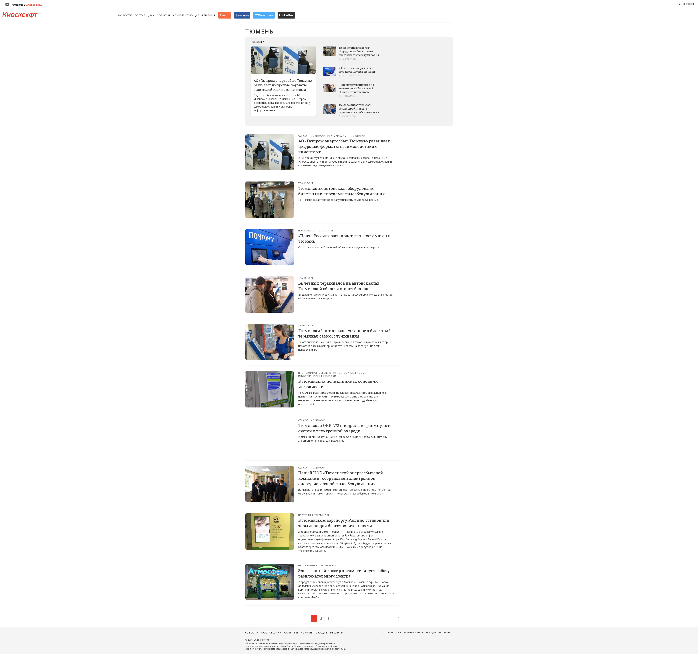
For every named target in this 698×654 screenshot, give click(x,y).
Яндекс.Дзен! (34, 4)
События (164, 15)
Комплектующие (186, 15)
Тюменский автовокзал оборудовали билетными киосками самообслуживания (359, 51)
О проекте (689, 4)
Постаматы (325, 230)
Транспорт (306, 183)
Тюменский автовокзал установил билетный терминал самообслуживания (359, 108)
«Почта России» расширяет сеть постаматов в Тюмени (357, 69)
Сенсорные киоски (311, 135)
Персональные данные (410, 632)
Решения (208, 15)
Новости (125, 15)
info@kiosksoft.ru (438, 632)
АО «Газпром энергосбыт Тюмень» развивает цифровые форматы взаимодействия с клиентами (283, 85)
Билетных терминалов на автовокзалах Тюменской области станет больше (356, 88)
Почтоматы (306, 230)
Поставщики (144, 15)
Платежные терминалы (314, 514)
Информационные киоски (346, 135)
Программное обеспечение (317, 372)
